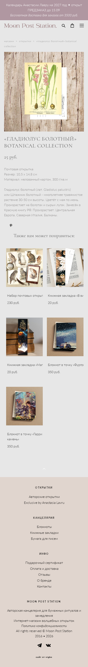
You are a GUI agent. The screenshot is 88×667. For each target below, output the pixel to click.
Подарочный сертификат (44, 562)
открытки (25, 41)
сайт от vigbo (44, 657)
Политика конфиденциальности (44, 626)
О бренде (44, 580)
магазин (9, 41)
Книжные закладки (44, 532)
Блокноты (44, 527)
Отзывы (44, 574)
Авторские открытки (44, 497)
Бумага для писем (44, 538)
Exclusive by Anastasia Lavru (44, 502)
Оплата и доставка (44, 568)
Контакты (44, 586)
